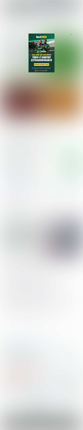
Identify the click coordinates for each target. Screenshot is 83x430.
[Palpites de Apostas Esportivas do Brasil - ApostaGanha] (8, 2)
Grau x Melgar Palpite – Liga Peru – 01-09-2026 (17, 125)
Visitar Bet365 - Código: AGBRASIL (71, 155)
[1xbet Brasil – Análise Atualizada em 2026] (11, 178)
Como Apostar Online (28, 395)
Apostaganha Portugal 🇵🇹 (66, 390)
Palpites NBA (5, 395)
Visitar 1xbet (72, 174)
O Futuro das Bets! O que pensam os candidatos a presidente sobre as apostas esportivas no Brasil (21, 237)
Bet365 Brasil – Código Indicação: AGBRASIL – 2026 (11, 349)
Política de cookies (43, 427)
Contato (61, 427)
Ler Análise (72, 160)
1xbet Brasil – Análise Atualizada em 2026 (33, 349)
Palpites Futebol (6, 390)
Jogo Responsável (53, 427)
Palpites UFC (5, 392)
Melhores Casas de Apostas (67, 143)
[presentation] (74, 70)
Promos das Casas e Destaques (31, 392)
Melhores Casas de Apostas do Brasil (32, 390)
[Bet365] (41, 55)
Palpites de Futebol (41, 77)
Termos (35, 427)
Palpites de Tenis (6, 397)
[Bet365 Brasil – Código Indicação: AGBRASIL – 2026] (11, 160)
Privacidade (29, 427)
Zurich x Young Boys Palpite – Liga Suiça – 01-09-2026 (60, 125)
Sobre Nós (22, 427)
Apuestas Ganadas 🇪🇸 (65, 392)
